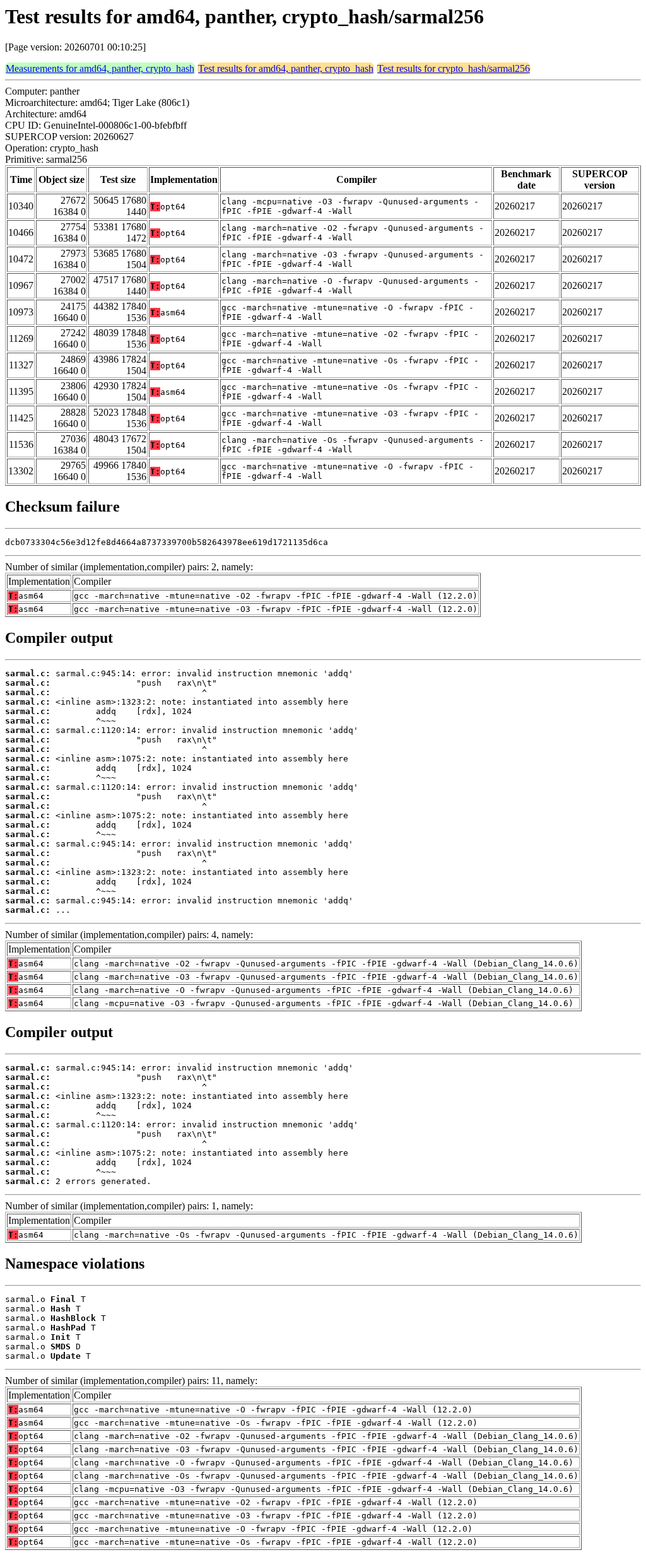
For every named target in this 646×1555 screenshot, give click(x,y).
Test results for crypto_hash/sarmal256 (453, 68)
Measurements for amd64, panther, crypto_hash (100, 68)
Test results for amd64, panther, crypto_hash (285, 68)
